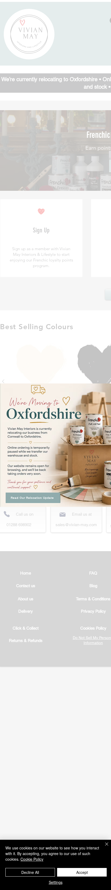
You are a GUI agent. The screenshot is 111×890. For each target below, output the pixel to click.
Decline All (30, 872)
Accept (82, 872)
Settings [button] (56, 882)
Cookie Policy (31, 859)
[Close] (103, 847)
